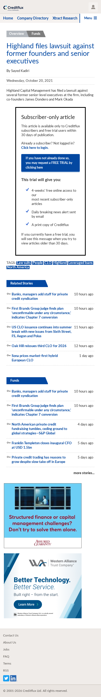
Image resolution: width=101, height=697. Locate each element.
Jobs (6, 649)
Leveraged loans (80, 263)
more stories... (84, 473)
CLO (48, 263)
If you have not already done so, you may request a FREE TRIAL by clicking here (49, 163)
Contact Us (10, 635)
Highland (60, 263)
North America (18, 267)
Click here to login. (34, 148)
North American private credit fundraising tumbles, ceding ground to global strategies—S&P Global (39, 429)
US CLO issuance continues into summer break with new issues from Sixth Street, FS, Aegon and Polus (42, 332)
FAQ (6, 656)
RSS (6, 670)
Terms (7, 663)
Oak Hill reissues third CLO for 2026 (39, 346)
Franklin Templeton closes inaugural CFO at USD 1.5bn (42, 445)
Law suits (24, 263)
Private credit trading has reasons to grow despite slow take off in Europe (39, 460)
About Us (9, 642)
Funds (36, 34)
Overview (16, 34)
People (38, 263)
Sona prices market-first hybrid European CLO (35, 358)
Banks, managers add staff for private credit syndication (40, 297)
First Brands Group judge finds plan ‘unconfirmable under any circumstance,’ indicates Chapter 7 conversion (41, 313)
